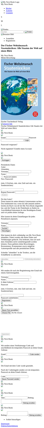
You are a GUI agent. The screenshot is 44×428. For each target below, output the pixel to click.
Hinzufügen (6, 231)
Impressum (5, 424)
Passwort (32, 138)
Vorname (4, 171)
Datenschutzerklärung (9, 426)
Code (3, 376)
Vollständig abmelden (32, 259)
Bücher (8, 8)
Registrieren (6, 300)
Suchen (4, 228)
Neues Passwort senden (10, 379)
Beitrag (31, 398)
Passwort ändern (10, 177)
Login (27, 140)
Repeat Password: (8, 192)
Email (3, 138)
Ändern (4, 195)
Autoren (9, 11)
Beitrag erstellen (29, 403)
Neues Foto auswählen (10, 310)
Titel (2, 398)
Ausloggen (5, 160)
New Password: (7, 179)
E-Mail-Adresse (7, 282)
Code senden (34, 354)
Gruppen (9, 13)
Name (3, 174)
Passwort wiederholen (9, 298)
